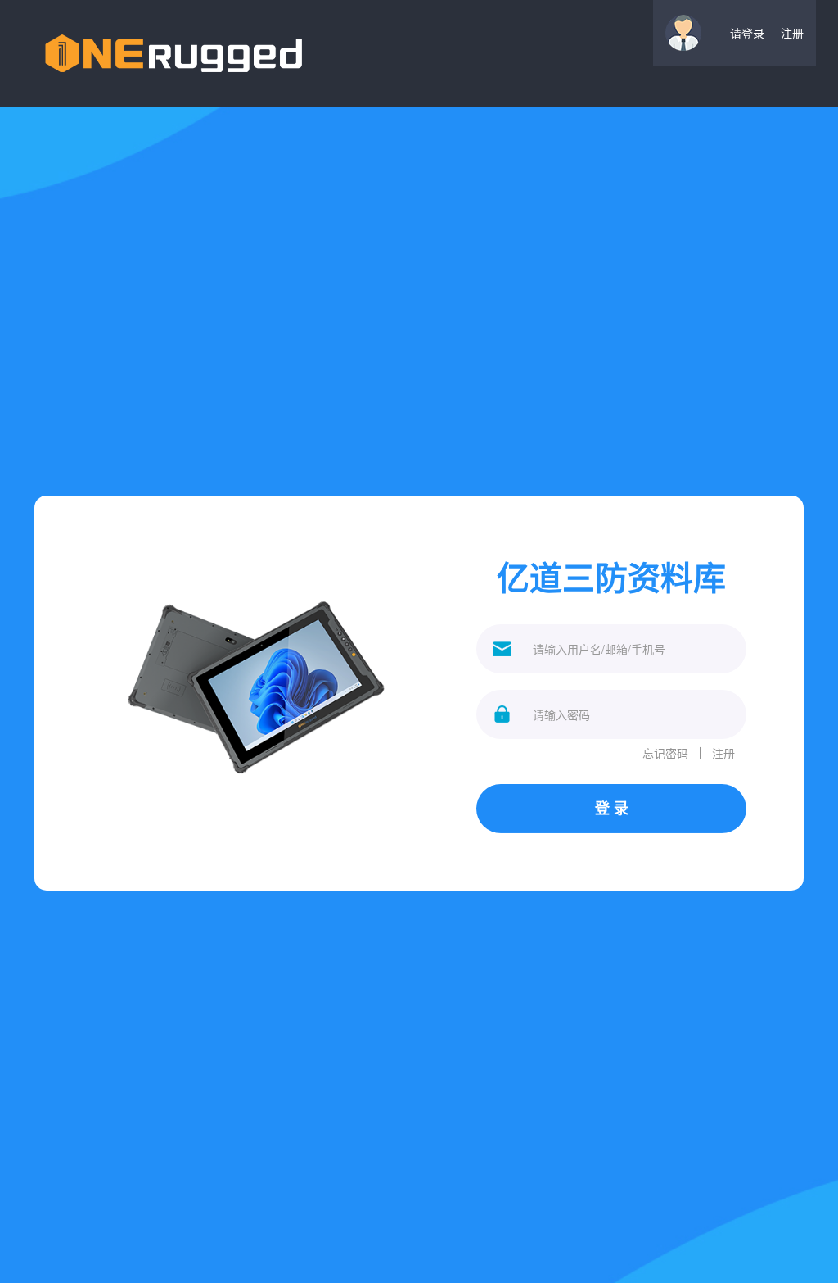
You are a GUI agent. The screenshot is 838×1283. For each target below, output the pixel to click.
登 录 (611, 807)
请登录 (747, 33)
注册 (792, 33)
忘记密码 (665, 753)
